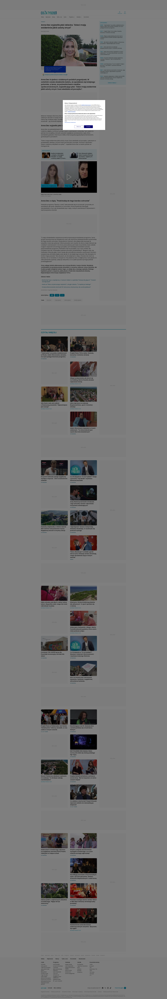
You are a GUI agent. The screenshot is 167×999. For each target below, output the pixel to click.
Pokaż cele (79, 126)
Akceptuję (88, 126)
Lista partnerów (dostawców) (70, 122)
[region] (84, 115)
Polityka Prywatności (71, 111)
